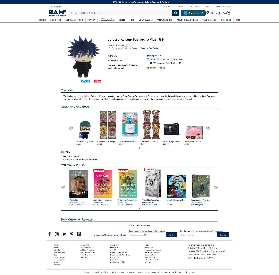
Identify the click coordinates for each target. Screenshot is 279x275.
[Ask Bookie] (193, 13)
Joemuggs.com (153, 272)
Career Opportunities (118, 252)
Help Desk (149, 247)
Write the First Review (150, 48)
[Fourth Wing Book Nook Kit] (172, 129)
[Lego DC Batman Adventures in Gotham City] (176, 186)
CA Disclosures (177, 272)
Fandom (57, 264)
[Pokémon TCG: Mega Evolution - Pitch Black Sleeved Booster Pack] (151, 124)
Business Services (88, 252)
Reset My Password (152, 252)
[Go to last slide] (71, 128)
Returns (148, 262)
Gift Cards (194, 6)
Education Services (88, 255)
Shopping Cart (150, 255)
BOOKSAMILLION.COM (136, 272)
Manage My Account (153, 250)
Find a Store (114, 247)
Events (181, 6)
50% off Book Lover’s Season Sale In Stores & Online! (141, 2)
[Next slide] (208, 128)
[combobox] (126, 13)
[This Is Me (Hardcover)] (78, 184)
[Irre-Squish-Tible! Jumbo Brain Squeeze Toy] (194, 132)
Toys (56, 262)
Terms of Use (165, 272)
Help (207, 6)
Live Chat (121, 235)
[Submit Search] (175, 13)
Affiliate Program (87, 250)
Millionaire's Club (222, 6)
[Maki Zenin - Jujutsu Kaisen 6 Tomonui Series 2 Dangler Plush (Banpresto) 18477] (85, 130)
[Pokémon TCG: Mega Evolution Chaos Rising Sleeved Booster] (107, 124)
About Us (113, 250)
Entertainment (60, 260)
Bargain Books (59, 257)
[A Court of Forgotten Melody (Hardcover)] (128, 184)
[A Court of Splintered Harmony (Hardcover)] (103, 184)
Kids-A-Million (59, 252)
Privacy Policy (190, 272)
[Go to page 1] (139, 148)
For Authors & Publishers (120, 255)
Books (56, 247)
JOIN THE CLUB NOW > (200, 257)
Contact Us (114, 257)
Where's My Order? (152, 260)
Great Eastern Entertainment (121, 45)
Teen (56, 255)
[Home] (56, 13)
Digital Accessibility (117, 262)
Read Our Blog (115, 260)
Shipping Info (150, 257)
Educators (167, 6)
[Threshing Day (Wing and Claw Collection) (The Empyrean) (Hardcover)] (153, 183)
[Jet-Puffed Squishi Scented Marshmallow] (130, 124)
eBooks (57, 250)
